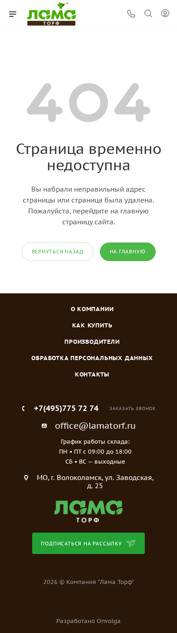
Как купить (92, 325)
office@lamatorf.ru (95, 425)
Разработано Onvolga (88, 621)
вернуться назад (58, 251)
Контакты (92, 374)
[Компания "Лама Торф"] (88, 511)
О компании (92, 309)
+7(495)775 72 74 (66, 408)
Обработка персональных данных (91, 358)
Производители (91, 342)
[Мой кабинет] (165, 14)
